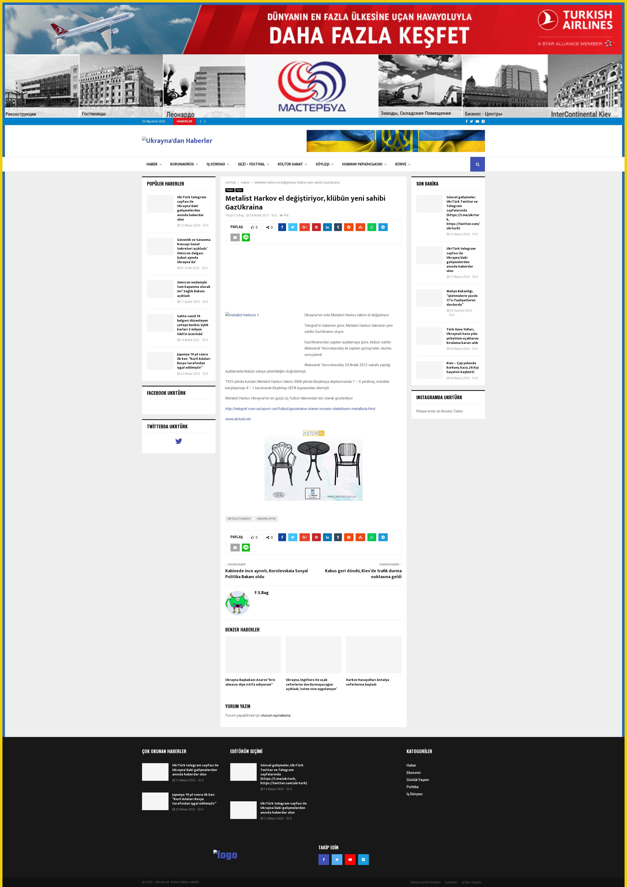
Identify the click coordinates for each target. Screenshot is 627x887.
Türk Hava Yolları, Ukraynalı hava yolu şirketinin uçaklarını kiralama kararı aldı (462, 336)
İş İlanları (451, 882)
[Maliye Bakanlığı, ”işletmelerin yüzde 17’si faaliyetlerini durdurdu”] (429, 298)
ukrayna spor (266, 518)
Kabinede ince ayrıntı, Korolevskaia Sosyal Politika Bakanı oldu (266, 574)
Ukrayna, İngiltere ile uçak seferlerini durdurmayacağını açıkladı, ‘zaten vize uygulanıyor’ (311, 684)
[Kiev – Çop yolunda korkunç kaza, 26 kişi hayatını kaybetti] (429, 370)
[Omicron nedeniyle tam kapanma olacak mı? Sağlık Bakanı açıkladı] (160, 289)
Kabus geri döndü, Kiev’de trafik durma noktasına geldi (363, 574)
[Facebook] (323, 859)
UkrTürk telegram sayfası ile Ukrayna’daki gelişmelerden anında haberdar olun (191, 208)
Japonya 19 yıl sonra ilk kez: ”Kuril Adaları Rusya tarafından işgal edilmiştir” (193, 361)
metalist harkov (239, 518)
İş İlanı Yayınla (471, 882)
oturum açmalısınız (276, 715)
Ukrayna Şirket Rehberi (425, 882)
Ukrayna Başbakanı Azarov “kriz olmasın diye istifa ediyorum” (250, 682)
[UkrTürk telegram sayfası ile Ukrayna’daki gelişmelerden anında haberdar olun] (160, 204)
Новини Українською (362, 164)
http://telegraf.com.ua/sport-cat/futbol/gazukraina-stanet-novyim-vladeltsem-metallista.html (300, 409)
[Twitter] (337, 859)
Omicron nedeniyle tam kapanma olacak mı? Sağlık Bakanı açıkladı (193, 289)
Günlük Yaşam (418, 780)
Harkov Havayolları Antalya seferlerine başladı (367, 682)
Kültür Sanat (290, 164)
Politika (413, 787)
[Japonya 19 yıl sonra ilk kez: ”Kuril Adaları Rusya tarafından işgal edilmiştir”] (160, 361)
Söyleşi (322, 164)
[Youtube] (350, 859)
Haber (151, 164)
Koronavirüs (182, 164)
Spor (239, 190)
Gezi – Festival (251, 164)
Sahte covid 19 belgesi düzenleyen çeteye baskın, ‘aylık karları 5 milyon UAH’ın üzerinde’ (192, 325)
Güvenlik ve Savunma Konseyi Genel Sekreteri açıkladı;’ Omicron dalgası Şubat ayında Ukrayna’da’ (194, 251)
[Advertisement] (313, 281)
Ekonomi (414, 773)
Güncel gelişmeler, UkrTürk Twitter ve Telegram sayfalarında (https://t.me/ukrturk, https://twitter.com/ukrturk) (463, 212)
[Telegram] (363, 859)
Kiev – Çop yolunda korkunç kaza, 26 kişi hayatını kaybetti (462, 367)
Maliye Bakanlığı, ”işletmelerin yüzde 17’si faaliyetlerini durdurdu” (462, 297)
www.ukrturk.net (238, 419)
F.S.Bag (239, 215)
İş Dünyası (216, 164)
